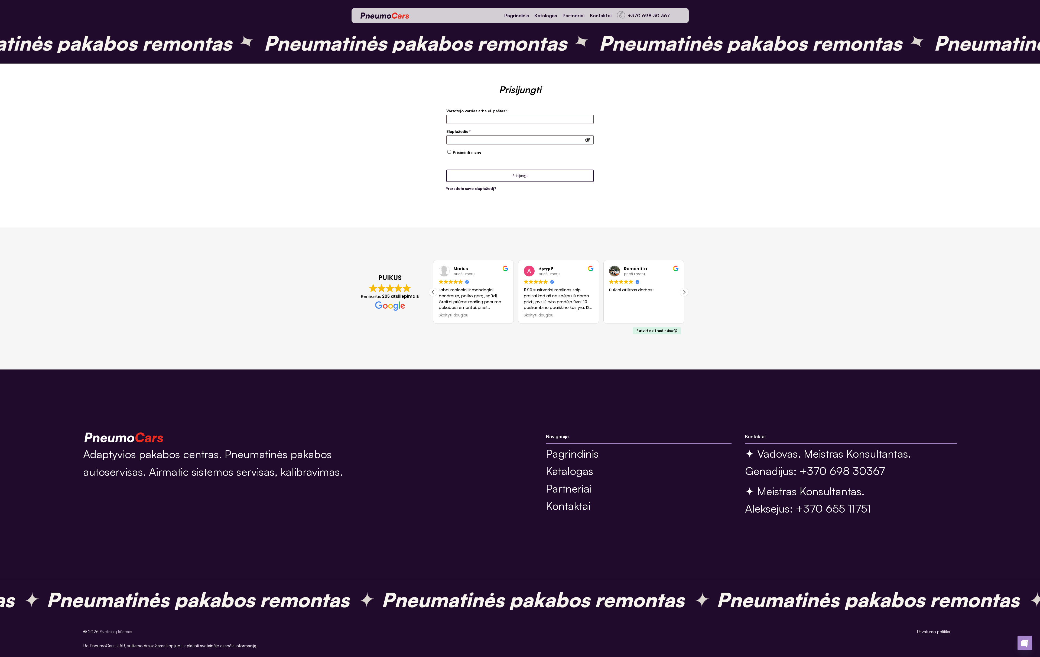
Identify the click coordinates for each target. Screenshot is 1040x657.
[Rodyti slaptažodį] (588, 140)
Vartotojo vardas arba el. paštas (487, 110)
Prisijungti (520, 175)
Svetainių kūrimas (116, 631)
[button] (684, 292)
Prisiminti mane (467, 152)
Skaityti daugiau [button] (453, 315)
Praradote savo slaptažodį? (471, 188)
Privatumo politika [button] (933, 631)
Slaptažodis (468, 131)
